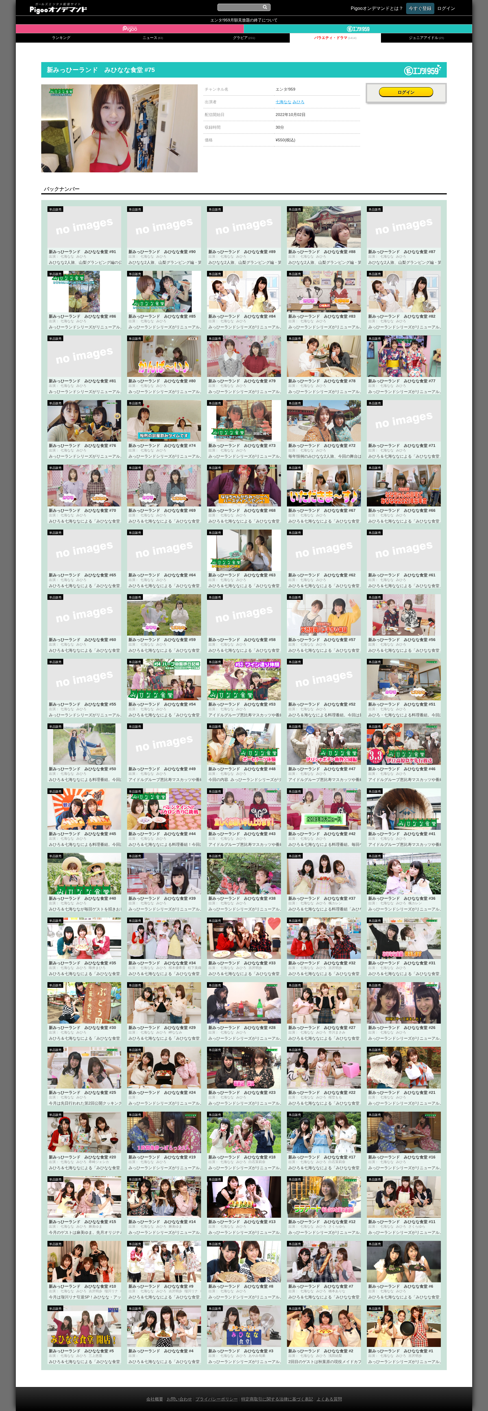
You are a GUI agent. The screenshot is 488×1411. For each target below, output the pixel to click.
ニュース (153, 38)
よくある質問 (329, 1399)
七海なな (283, 102)
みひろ (298, 102)
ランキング (61, 38)
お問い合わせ (179, 1399)
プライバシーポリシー (216, 1399)
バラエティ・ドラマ (335, 38)
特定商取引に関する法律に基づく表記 (277, 1399)
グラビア (244, 38)
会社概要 (154, 1399)
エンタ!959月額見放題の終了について (244, 20)
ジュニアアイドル (426, 38)
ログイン (406, 92)
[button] (192, 89)
